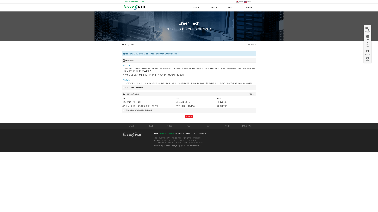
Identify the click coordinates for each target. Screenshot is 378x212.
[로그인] (200, 146)
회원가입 (189, 116)
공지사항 (227, 126)
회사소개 (213, 7)
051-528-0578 (167, 133)
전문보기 (252, 94)
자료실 (189, 126)
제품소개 (196, 7)
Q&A (208, 126)
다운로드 (231, 7)
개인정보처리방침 (247, 126)
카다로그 (169, 126)
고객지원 (249, 7)
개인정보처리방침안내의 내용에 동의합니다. (138, 110)
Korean (241, 1)
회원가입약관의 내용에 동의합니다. (135, 87)
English (249, 1)
